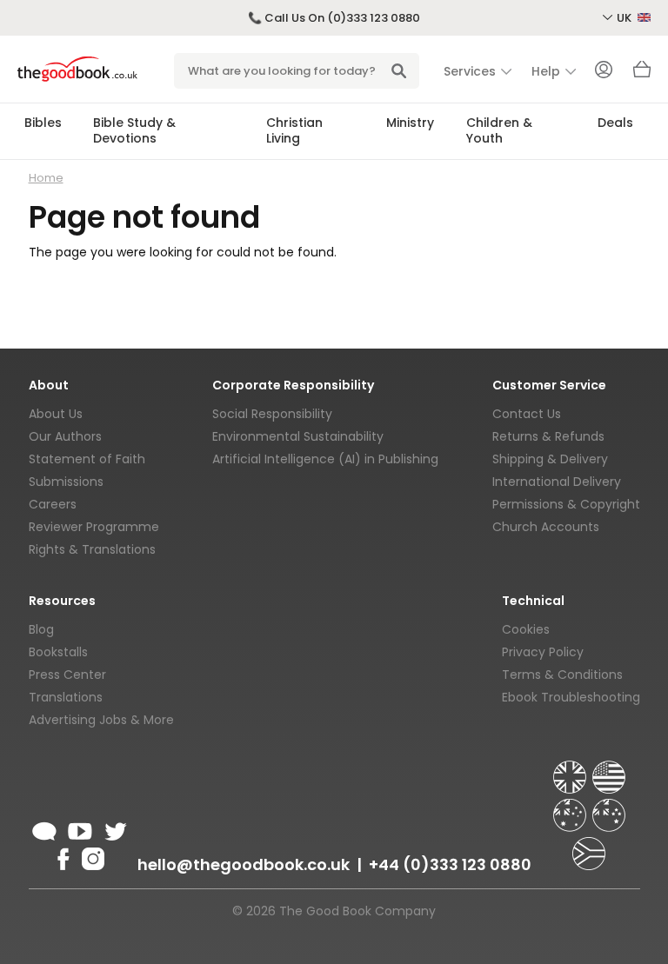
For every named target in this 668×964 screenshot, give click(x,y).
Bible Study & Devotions (134, 130)
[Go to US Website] (608, 769)
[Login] (603, 71)
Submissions (66, 481)
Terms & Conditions (562, 674)
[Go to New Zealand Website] (608, 807)
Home (46, 177)
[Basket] (642, 74)
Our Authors (65, 436)
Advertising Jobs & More (101, 719)
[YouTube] (80, 828)
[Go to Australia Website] (571, 807)
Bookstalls (58, 652)
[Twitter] (114, 828)
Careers (53, 504)
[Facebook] (62, 856)
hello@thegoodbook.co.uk (243, 864)
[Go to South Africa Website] (588, 845)
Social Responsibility (272, 413)
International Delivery (556, 481)
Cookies (526, 629)
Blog (41, 629)
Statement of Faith (87, 459)
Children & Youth (499, 130)
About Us (56, 413)
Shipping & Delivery (550, 459)
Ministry (410, 122)
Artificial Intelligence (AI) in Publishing (325, 459)
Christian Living (294, 130)
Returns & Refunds (548, 436)
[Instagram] (91, 856)
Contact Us (526, 413)
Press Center (67, 674)
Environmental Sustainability (298, 436)
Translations (66, 697)
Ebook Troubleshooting (571, 697)
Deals (615, 122)
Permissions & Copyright (566, 504)
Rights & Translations (92, 549)
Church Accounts (545, 526)
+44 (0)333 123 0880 (450, 864)
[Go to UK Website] (571, 769)
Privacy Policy (543, 652)
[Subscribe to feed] (44, 828)
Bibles (43, 122)
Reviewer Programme (94, 526)
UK (625, 18)
